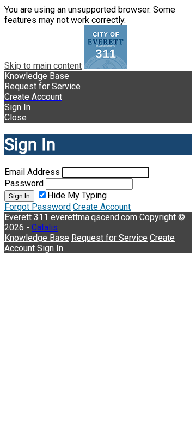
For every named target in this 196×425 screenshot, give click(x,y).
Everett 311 (27, 217)
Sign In (19, 196)
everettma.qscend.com (95, 217)
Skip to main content (43, 65)
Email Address (32, 172)
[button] (98, 117)
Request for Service (109, 238)
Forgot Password (37, 207)
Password (24, 183)
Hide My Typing (77, 195)
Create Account (102, 207)
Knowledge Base (36, 238)
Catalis (45, 227)
